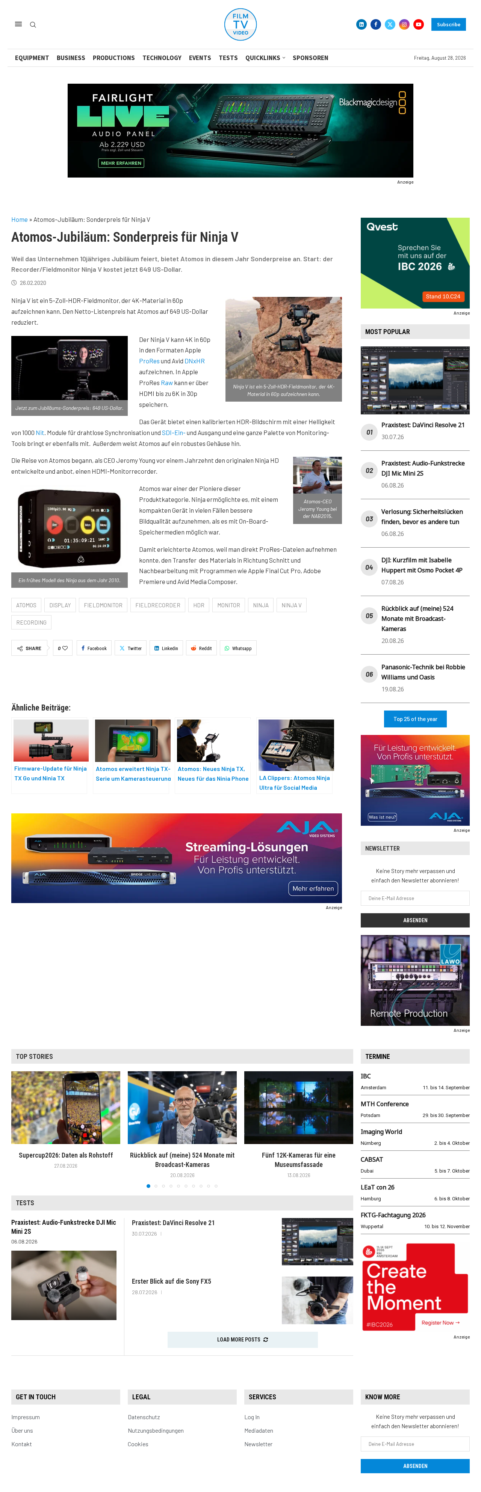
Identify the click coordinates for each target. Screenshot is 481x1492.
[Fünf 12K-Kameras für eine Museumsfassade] (298, 1107)
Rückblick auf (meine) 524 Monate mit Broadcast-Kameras (417, 618)
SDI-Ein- (174, 432)
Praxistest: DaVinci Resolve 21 (423, 425)
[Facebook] (376, 24)
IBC (366, 1076)
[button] (21, 1129)
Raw (167, 382)
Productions (114, 58)
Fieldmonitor (103, 605)
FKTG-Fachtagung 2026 (393, 1215)
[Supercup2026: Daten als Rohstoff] (65, 1107)
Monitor (228, 605)
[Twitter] (390, 24)
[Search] (33, 25)
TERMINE (377, 1056)
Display (60, 605)
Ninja (261, 605)
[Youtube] (418, 24)
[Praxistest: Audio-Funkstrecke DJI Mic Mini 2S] (63, 1285)
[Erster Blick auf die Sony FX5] (317, 1300)
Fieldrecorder (157, 605)
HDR (198, 605)
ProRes (149, 360)
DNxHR (195, 360)
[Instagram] (404, 24)
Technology (162, 58)
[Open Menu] (18, 24)
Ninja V (291, 605)
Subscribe (448, 24)
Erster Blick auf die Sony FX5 (171, 1281)
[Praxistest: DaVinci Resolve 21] (317, 1242)
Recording (31, 622)
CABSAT (372, 1159)
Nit (40, 432)
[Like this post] (65, 648)
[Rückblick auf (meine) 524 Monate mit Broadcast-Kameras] (182, 1107)
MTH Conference (385, 1104)
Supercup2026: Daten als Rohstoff (66, 1155)
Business (71, 58)
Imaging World (381, 1132)
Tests (228, 58)
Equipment (32, 58)
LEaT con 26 (378, 1187)
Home (19, 219)
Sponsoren (310, 58)
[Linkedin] (361, 24)
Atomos (26, 605)
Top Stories (34, 1056)
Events (200, 58)
